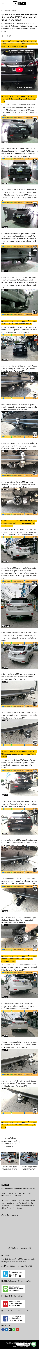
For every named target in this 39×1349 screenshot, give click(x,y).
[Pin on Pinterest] (10, 36)
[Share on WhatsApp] (2, 36)
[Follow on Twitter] (6, 1329)
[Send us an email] (10, 1329)
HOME (6, 1342)
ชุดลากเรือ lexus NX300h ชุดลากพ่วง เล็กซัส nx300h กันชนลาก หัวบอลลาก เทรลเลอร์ (9, 1142)
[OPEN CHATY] (33, 1344)
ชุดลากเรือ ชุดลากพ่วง (8, 11)
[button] (2, 3)
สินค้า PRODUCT (14, 1342)
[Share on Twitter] (7, 36)
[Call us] (14, 1329)
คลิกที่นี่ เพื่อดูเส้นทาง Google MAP (19, 1248)
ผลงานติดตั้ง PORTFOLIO (27, 1342)
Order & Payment (13, 1343)
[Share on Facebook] (5, 36)
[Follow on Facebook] (3, 1329)
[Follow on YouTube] (17, 1329)
